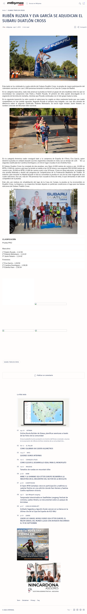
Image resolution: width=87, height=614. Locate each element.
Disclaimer (25, 600)
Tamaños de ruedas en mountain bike (35, 469)
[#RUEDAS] (29, 466)
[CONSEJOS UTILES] (31, 459)
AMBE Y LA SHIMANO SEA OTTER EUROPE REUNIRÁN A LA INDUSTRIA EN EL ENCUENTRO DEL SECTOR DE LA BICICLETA (43, 477)
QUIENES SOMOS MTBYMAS (31, 455)
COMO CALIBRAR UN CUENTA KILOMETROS (36, 448)
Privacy (33, 600)
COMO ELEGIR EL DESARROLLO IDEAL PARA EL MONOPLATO (43, 462)
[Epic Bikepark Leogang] (33, 494)
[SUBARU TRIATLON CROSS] (11, 362)
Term (18, 600)
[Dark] (80, 3)
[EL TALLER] (29, 445)
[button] (74, 609)
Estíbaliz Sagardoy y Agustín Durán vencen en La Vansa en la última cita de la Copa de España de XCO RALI (44, 510)
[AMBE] (27, 473)
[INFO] (28, 452)
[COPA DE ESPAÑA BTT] (32, 506)
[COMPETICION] (30, 483)
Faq (38, 600)
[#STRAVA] (29, 430)
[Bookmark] (84, 3)
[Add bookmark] (75, 27)
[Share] (82, 27)
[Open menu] (4, 3)
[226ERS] (28, 515)
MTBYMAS (10, 610)
